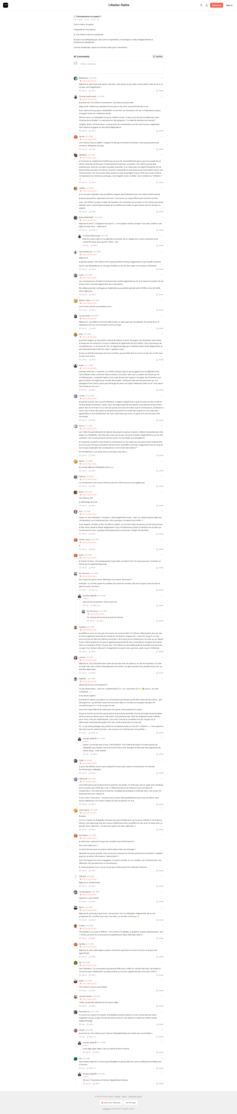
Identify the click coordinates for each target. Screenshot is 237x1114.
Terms (124, 1096)
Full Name (83, 835)
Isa (80, 962)
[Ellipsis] (162, 78)
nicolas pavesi (85, 891)
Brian (81, 492)
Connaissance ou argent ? (88, 16)
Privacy (117, 1096)
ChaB (81, 760)
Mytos (81, 461)
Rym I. (81, 907)
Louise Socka (84, 315)
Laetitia (82, 188)
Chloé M (82, 876)
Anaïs (81, 365)
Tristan (82, 925)
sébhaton (83, 155)
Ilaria (81, 555)
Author (86, 598)
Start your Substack (112, 1102)
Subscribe (216, 5)
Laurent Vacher (85, 996)
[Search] (201, 5)
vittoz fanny (84, 810)
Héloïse (82, 778)
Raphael (82, 678)
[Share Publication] (206, 5)
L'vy (80, 511)
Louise (82, 395)
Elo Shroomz (84, 573)
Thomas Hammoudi (87, 96)
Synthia (82, 944)
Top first (159, 56)
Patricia (82, 476)
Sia (80, 1058)
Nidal (81, 980)
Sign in (229, 5)
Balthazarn (83, 78)
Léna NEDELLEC (85, 251)
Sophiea (82, 627)
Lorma (82, 657)
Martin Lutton (85, 300)
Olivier (82, 1030)
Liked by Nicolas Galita (89, 81)
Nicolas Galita (89, 595)
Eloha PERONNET (86, 217)
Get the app (131, 1102)
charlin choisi (84, 539)
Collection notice (135, 1096)
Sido (81, 334)
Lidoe (81, 275)
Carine (81, 136)
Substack (106, 1109)
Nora (81, 425)
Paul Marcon (84, 1011)
